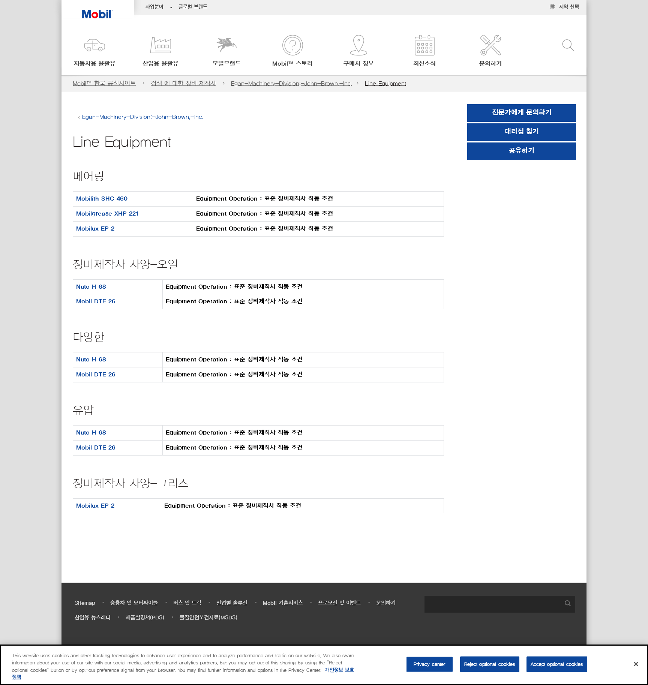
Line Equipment (385, 83)
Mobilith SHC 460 (102, 198)
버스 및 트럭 (187, 603)
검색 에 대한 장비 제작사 (183, 83)
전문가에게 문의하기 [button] (522, 113)
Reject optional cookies (489, 664)
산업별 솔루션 (232, 603)
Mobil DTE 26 (96, 301)
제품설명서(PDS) (145, 618)
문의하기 (386, 603)
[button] (94, 51)
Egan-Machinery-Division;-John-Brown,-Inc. (291, 83)
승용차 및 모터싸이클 (134, 603)
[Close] (636, 664)
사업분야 (155, 7)
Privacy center (430, 664)
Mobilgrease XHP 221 (107, 213)
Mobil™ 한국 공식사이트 (104, 83)
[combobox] (499, 604)
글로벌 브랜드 (192, 7)
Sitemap (85, 603)
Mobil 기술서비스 (283, 603)
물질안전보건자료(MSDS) (208, 618)
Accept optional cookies (557, 664)
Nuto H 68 (91, 286)
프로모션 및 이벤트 (339, 603)
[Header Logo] (98, 9)
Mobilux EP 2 (95, 228)
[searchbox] (492, 604)
